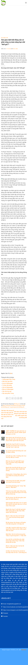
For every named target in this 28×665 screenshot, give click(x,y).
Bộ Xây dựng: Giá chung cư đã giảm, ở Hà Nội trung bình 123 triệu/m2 (16, 523)
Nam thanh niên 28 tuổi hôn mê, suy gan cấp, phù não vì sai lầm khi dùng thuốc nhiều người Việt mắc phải (16, 439)
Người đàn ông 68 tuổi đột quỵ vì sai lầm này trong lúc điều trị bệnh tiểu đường (16, 469)
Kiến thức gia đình (7, 381)
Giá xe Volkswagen (7, 387)
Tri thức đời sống (7, 385)
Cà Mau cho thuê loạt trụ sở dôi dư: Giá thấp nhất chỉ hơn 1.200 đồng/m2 (16, 551)
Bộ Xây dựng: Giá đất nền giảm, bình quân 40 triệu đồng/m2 (16, 498)
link (11, 373)
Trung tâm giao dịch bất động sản (16, 407)
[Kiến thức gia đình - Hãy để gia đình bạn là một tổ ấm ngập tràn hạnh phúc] (7, 2)
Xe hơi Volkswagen (7, 383)
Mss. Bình (15, 48)
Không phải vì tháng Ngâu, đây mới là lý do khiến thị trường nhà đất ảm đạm (16, 475)
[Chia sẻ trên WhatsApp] (7, 398)
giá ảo (4, 405)
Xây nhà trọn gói (6, 391)
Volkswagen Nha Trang (8, 379)
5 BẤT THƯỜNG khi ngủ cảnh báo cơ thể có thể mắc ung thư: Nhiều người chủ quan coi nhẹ (16, 432)
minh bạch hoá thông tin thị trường (13, 405)
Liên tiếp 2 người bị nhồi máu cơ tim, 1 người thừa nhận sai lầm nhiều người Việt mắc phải (16, 529)
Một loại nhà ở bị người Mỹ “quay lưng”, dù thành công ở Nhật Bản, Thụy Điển (15, 462)
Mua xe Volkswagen (7, 389)
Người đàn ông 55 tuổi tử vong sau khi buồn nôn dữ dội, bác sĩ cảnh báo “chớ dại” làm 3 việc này (16, 445)
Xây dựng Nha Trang (8, 393)
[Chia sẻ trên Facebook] (9, 398)
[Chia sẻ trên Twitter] (12, 398)
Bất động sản (4, 37)
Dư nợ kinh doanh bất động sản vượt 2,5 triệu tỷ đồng (16, 451)
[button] (26, 3)
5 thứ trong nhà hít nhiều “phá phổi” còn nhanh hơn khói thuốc (15, 481)
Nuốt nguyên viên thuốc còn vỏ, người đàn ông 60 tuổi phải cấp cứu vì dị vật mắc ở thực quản (16, 504)
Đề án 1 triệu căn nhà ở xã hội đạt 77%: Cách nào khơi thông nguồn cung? (15, 517)
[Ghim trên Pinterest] (18, 398)
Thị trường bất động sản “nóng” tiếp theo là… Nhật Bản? (16, 486)
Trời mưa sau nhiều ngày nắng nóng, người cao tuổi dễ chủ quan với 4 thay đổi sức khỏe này (16, 492)
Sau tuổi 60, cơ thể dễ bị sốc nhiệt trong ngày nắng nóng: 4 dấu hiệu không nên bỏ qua (15, 541)
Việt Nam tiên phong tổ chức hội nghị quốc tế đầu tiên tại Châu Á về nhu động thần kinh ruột (7, 414)
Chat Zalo (23, 649)
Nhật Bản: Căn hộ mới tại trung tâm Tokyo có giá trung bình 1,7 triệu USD (16, 534)
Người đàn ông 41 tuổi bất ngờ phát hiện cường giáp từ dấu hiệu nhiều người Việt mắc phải (16, 511)
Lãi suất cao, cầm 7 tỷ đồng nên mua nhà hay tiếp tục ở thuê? (16, 456)
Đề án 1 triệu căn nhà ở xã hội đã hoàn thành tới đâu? (15, 546)
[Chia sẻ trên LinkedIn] (21, 398)
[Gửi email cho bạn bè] (15, 398)
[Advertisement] (14, 20)
